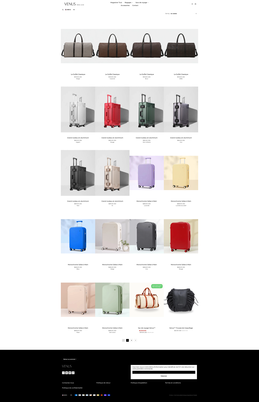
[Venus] (74, 4)
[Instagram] (70, 372)
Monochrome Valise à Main (147, 201)
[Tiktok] (73, 372)
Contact (135, 5)
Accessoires (125, 5)
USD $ (69, 9)
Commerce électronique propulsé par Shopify (185, 395)
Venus (171, 395)
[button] (62, 9)
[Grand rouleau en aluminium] (78, 109)
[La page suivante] (135, 340)
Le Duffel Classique (78, 74)
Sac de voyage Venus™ (146, 328)
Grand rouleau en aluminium (78, 138)
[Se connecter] (192, 3)
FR (74, 9)
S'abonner (164, 376)
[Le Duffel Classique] (78, 46)
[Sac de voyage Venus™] (147, 300)
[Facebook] (63, 372)
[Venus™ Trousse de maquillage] (181, 300)
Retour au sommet (69, 359)
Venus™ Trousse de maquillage (181, 328)
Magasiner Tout (116, 2)
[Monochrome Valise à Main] (147, 173)
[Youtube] (66, 372)
